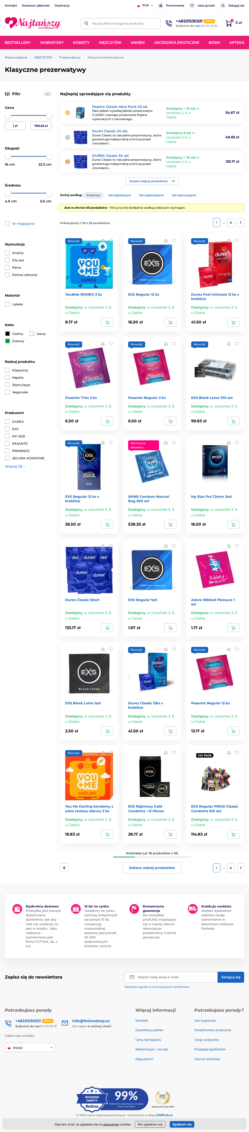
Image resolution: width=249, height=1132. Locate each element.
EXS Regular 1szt (142, 600)
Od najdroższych (151, 195)
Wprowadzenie (16, 57)
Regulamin (144, 1059)
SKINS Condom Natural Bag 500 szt (148, 498)
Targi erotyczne (206, 1040)
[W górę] (64, 868)
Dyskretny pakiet (149, 1030)
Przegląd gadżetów (210, 1049)
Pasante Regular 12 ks (210, 703)
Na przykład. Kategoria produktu (118, 23)
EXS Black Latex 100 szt (212, 398)
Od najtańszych (119, 195)
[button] (152, 181)
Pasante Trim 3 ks (81, 398)
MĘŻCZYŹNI (43, 57)
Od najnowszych (184, 195)
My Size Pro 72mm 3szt (211, 496)
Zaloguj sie (236, 5)
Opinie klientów (207, 1059)
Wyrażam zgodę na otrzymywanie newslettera (156, 987)
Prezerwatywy (69, 57)
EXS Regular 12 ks (143, 294)
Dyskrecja (62, 5)
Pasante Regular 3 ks (147, 398)
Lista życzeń (206, 5)
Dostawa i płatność (36, 5)
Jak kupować (205, 1020)
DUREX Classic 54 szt (110, 155)
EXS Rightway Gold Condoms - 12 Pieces (146, 808)
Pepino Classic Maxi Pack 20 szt (120, 106)
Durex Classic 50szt (82, 600)
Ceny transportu (148, 1040)
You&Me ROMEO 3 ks (83, 294)
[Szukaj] (86, 23)
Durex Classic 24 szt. (110, 131)
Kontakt (11, 5)
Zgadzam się (182, 1124)
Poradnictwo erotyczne (212, 1030)
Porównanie (175, 5)
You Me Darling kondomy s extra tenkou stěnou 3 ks (89, 808)
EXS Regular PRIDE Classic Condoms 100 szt (214, 808)
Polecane (93, 195)
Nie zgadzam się (150, 1124)
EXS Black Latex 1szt (83, 703)
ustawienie (111, 1124)
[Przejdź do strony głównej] (33, 23)
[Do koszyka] (107, 322)
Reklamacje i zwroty (151, 1049)
